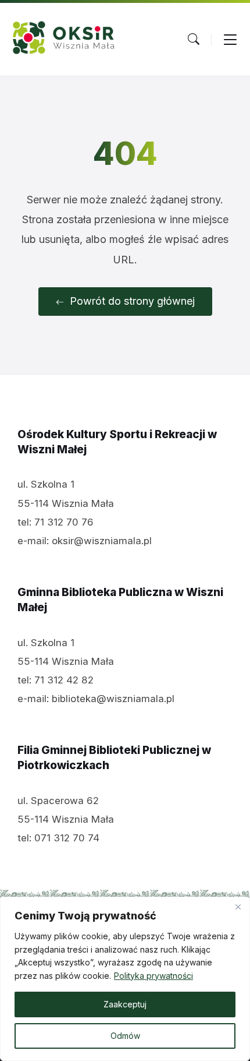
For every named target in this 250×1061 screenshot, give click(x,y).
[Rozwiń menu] (230, 39)
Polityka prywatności (153, 976)
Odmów (125, 1036)
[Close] (238, 907)
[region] (125, 979)
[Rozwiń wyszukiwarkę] (193, 39)
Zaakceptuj (125, 1004)
